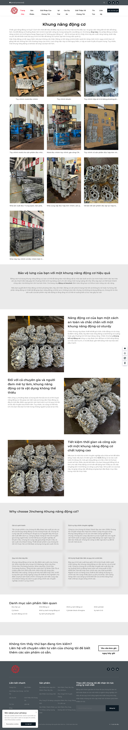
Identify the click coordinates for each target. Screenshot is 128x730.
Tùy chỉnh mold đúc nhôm (27, 99)
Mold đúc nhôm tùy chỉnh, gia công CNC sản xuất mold (69, 152)
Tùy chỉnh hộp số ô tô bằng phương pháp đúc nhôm (106, 99)
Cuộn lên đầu (115, 724)
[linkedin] (117, 2)
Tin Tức (93, 11)
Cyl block (15, 610)
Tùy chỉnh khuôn (64, 99)
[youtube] (113, 2)
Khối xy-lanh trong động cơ (49, 610)
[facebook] (109, 2)
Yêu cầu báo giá (113, 10)
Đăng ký (112, 708)
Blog (10, 708)
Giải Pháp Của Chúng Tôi (45, 11)
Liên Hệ (101, 11)
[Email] (125, 348)
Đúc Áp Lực (16, 607)
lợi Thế (58, 11)
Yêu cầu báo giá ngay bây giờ (108, 649)
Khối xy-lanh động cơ (74, 607)
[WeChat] (125, 358)
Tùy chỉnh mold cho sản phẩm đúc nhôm (27, 152)
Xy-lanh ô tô (98, 610)
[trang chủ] (14, 10)
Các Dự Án (67, 11)
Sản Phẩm (32, 11)
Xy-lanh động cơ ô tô (19, 614)
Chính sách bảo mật (71, 724)
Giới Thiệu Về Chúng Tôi (80, 11)
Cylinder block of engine (76, 610)
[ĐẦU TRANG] (125, 363)
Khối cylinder (99, 607)
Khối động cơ (44, 607)
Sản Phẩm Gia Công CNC (47, 694)
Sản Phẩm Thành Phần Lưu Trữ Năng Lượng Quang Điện (48, 710)
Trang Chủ (22, 11)
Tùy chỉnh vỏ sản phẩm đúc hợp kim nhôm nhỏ (104, 152)
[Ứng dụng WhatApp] (125, 353)
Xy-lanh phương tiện (47, 614)
